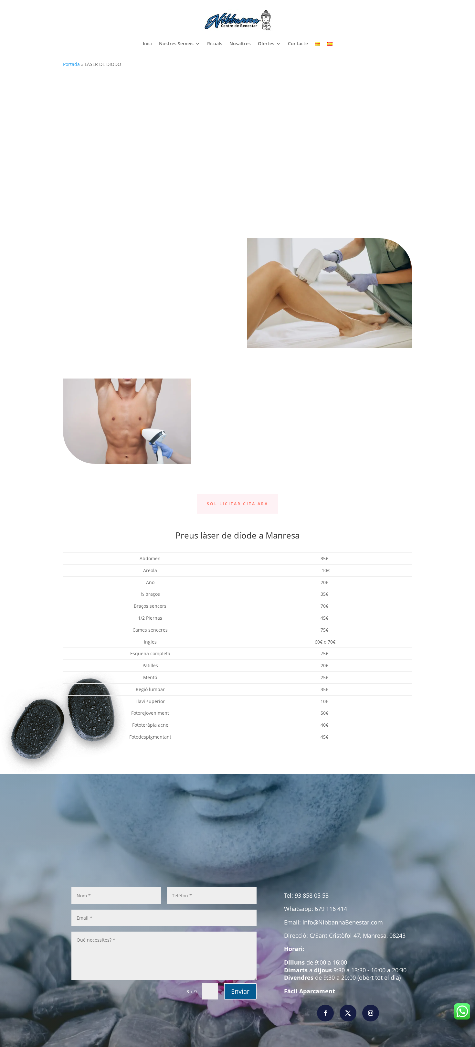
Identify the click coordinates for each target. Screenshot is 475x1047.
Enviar (240, 991)
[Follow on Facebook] (325, 1013)
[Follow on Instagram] (370, 1013)
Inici (147, 43)
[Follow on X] (348, 1013)
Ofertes (266, 43)
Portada (71, 64)
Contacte (298, 43)
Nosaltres (240, 43)
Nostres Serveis (176, 43)
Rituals (214, 43)
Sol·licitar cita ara (237, 504)
